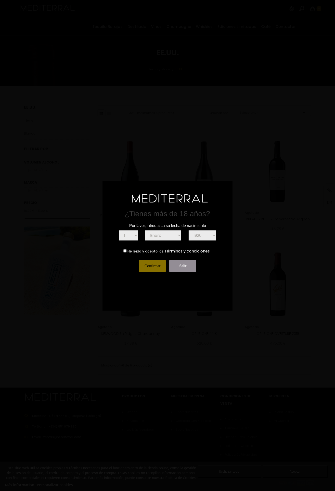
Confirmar (152, 266)
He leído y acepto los (145, 251)
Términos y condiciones (187, 251)
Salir (182, 266)
